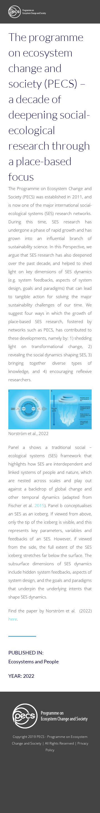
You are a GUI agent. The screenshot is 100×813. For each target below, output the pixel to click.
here (12, 619)
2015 (39, 505)
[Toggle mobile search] (79, 13)
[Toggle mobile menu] (89, 13)
